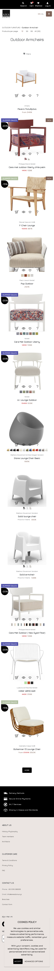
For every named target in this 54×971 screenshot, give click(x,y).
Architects (6, 842)
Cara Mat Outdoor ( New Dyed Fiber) (27, 632)
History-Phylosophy (10, 831)
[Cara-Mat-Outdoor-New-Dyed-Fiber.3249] (27, 603)
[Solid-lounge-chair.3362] (27, 487)
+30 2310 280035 (14, 889)
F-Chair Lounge (27, 225)
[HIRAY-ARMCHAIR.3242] (27, 661)
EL (43, 14)
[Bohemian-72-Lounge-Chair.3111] (27, 720)
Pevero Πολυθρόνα (27, 109)
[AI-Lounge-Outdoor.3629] (27, 370)
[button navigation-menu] (49, 14)
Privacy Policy (7, 865)
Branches (5, 899)
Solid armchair (27, 574)
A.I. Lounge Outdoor (27, 400)
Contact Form (7, 904)
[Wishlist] (30, 95)
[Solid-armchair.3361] (27, 545)
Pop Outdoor (27, 283)
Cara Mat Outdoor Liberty (27, 341)
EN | (39, 14)
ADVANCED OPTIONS (34, 961)
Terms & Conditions (9, 860)
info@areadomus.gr (14, 894)
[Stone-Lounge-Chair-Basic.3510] (27, 429)
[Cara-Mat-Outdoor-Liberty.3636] (27, 312)
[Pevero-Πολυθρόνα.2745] (27, 79)
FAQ (3, 870)
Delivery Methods (16, 793)
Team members (8, 836)
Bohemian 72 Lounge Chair (26, 749)
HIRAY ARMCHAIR (27, 691)
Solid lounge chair (27, 516)
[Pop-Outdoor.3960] (27, 254)
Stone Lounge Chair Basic (27, 458)
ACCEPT (17, 961)
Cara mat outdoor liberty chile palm (27, 167)
